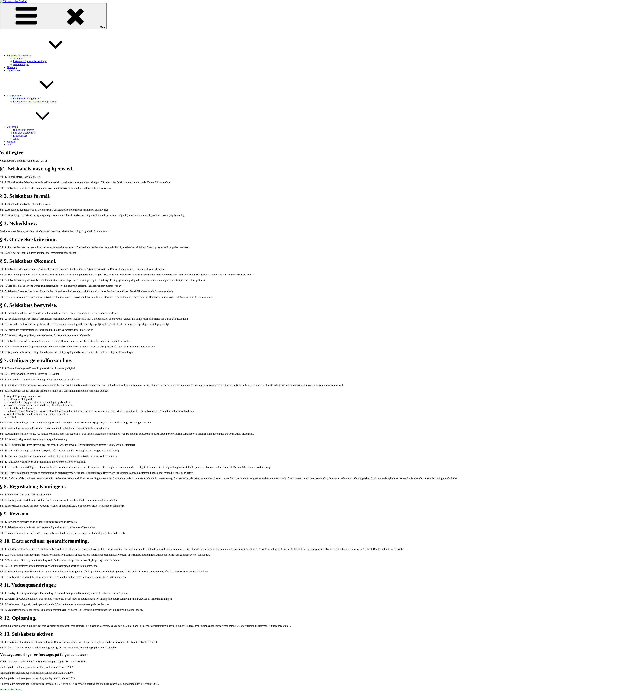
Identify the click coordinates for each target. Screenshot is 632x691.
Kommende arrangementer (27, 98)
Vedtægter (18, 58)
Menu (102, 27)
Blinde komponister (23, 129)
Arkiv (16, 138)
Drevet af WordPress (11, 689)
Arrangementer (14, 95)
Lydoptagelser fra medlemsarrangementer (34, 101)
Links (10, 144)
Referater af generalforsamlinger (30, 61)
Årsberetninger (21, 64)
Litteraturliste (20, 135)
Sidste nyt (12, 67)
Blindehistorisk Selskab (19, 55)
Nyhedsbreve (13, 70)
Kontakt (11, 141)
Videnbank (12, 126)
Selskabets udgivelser (24, 132)
